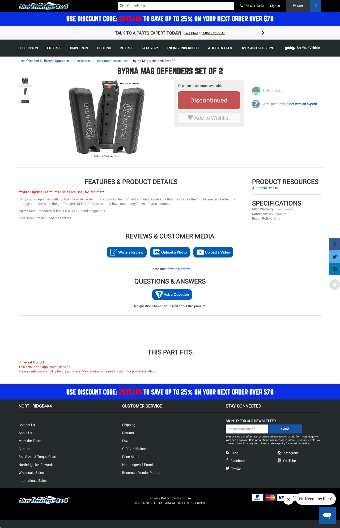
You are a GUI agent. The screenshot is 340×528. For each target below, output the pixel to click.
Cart (306, 6)
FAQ (125, 441)
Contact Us (27, 425)
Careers (24, 449)
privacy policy (277, 443)
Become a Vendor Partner (141, 473)
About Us (25, 433)
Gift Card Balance (135, 449)
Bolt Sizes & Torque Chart (37, 457)
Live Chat (191, 33)
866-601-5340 (253, 6)
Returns (128, 433)
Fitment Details (267, 188)
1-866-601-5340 (213, 33)
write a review (180, 269)
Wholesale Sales (31, 473)
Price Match (131, 457)
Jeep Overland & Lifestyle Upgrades (44, 61)
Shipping (128, 425)
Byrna (24, 211)
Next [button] (263, 33)
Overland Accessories (112, 61)
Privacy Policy (160, 498)
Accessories (82, 61)
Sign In (275, 6)
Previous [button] (77, 33)
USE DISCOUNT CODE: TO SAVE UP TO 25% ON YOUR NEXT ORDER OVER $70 (170, 19)
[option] (170, 33)
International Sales (33, 481)
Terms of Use (181, 498)
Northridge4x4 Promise (139, 465)
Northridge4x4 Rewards (36, 465)
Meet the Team (30, 441)
